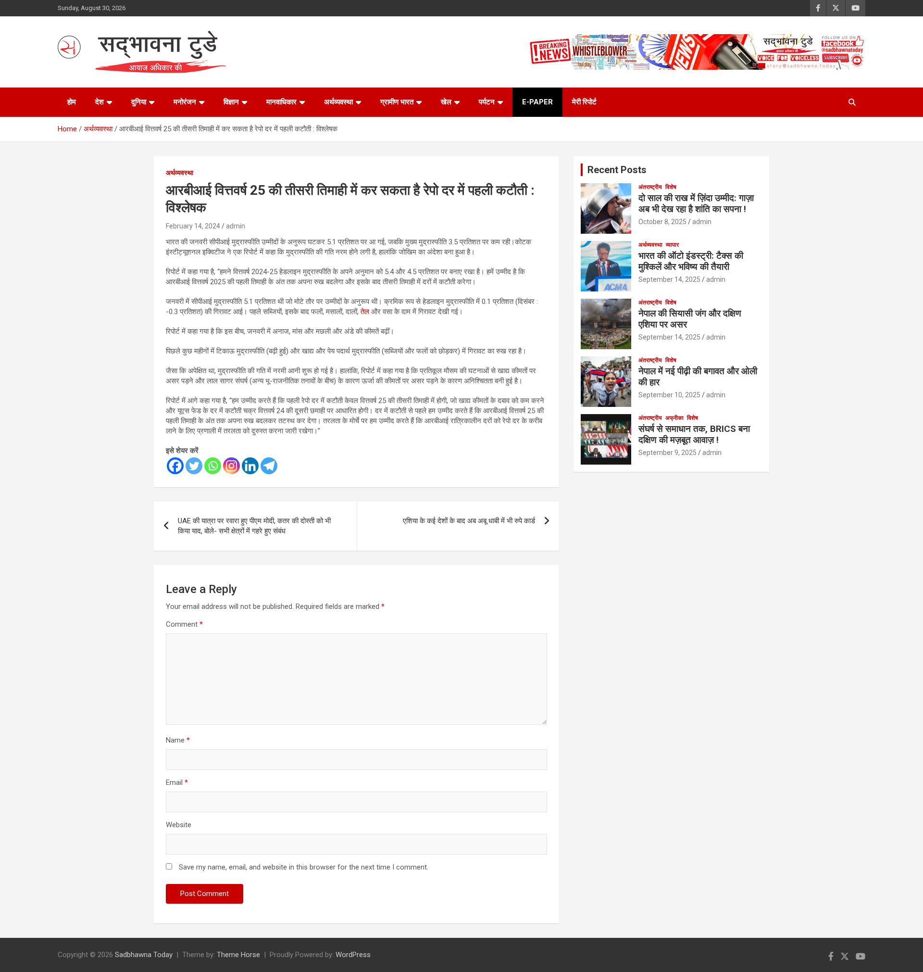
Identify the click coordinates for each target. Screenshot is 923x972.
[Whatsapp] (212, 465)
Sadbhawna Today (144, 954)
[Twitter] (194, 465)
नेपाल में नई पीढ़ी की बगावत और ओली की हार (697, 377)
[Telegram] (269, 465)
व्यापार (672, 244)
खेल (446, 102)
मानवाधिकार (281, 102)
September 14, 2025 (669, 279)
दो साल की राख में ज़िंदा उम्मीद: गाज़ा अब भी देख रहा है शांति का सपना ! (696, 203)
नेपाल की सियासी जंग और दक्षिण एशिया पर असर (689, 319)
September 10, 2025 (669, 395)
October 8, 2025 (662, 222)
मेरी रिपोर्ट (584, 102)
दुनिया (138, 102)
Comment (184, 624)
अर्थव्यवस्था (338, 102)
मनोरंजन (185, 102)
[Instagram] (231, 465)
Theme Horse (238, 954)
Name (178, 740)
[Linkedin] (250, 465)
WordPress (353, 954)
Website (178, 825)
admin (235, 226)
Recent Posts (617, 170)
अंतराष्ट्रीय (650, 187)
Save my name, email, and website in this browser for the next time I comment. (303, 867)
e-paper (537, 102)
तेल (365, 311)
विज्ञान (231, 102)
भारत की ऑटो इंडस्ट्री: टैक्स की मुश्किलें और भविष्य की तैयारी (690, 261)
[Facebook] (175, 465)
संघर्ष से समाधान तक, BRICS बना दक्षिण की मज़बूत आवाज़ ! (694, 434)
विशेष (670, 187)
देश (99, 102)
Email (177, 782)
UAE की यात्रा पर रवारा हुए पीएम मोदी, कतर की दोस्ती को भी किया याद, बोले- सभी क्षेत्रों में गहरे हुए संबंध (254, 526)
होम (71, 102)
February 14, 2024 (193, 226)
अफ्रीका (674, 418)
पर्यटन (487, 102)
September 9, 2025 (667, 452)
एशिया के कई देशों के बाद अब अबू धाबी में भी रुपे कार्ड (469, 521)
